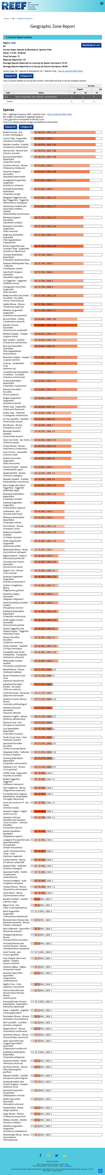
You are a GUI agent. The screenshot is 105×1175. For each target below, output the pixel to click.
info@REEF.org (68, 1166)
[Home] (20, 6)
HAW (13, 42)
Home (6, 18)
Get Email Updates (52, 1161)
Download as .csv (91, 45)
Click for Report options (20, 37)
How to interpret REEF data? (70, 71)
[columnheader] (81, 89)
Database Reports (25, 18)
